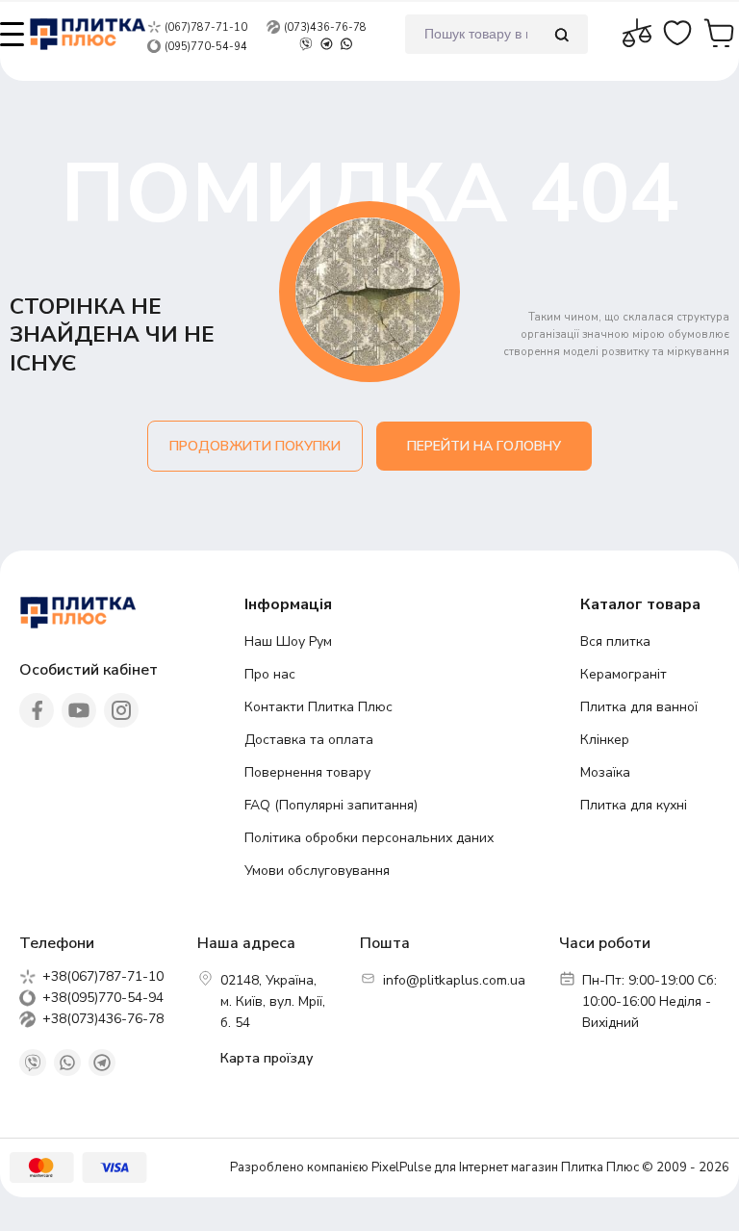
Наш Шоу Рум (288, 641)
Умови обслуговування (317, 870)
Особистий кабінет (88, 670)
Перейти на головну (484, 446)
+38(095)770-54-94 (103, 998)
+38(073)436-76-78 (103, 1019)
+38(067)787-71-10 (103, 977)
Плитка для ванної (639, 707)
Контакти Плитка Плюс (318, 707)
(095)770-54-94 (206, 46)
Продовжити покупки (255, 446)
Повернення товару (307, 772)
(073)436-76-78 (325, 27)
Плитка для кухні (633, 805)
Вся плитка (615, 641)
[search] (561, 34)
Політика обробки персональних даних (369, 838)
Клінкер (604, 740)
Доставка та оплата (308, 740)
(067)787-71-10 (206, 27)
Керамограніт (623, 674)
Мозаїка (605, 772)
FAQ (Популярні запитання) (331, 805)
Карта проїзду (266, 1058)
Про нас (269, 674)
